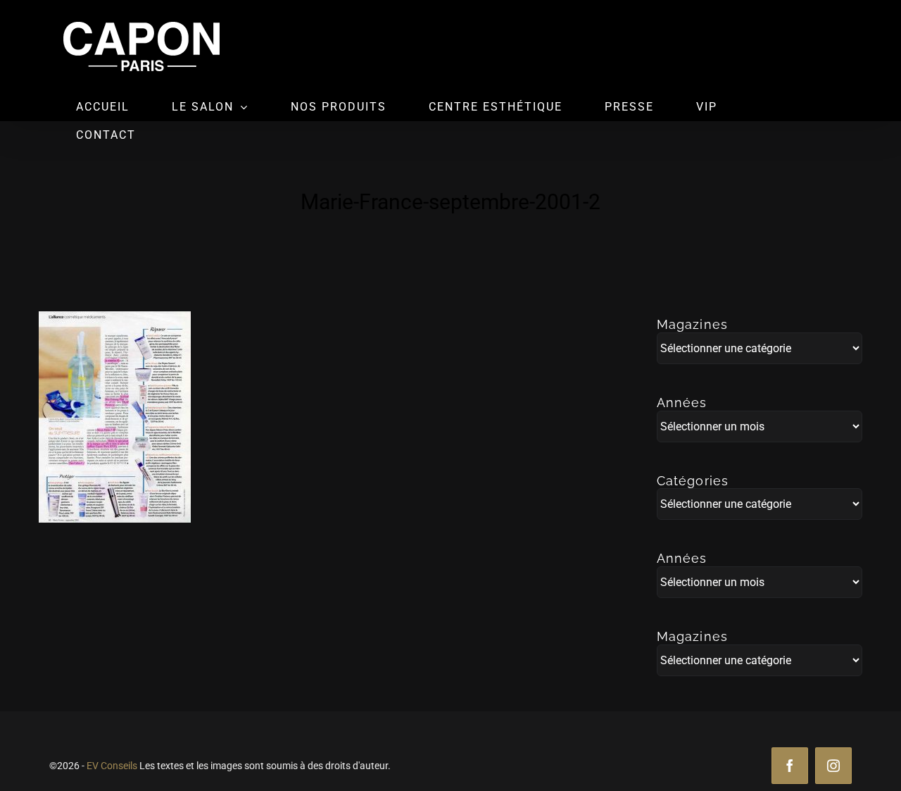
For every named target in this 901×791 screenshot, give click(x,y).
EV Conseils (112, 765)
